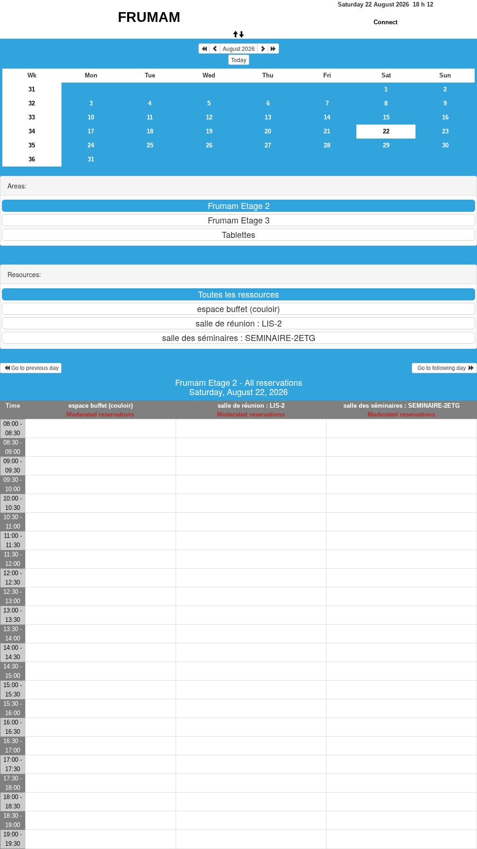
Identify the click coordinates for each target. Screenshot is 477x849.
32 (31, 103)
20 (268, 131)
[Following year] (273, 48)
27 (268, 145)
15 (386, 117)
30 (445, 145)
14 (327, 117)
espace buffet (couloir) (100, 405)
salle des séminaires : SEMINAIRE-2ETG (401, 405)
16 (445, 117)
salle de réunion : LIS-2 (251, 405)
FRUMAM (149, 17)
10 (91, 117)
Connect (385, 22)
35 (31, 145)
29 (386, 145)
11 (150, 117)
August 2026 (239, 48)
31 (31, 89)
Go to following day (442, 368)
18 (150, 131)
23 (445, 131)
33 (31, 117)
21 (327, 131)
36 (31, 159)
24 (91, 145)
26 (209, 145)
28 (327, 145)
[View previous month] (214, 48)
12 (209, 117)
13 (268, 117)
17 (91, 131)
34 (31, 131)
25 (150, 145)
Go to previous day (34, 368)
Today (238, 59)
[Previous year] (204, 48)
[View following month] (262, 48)
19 (209, 131)
